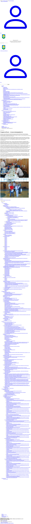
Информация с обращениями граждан (8, 118)
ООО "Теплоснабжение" (6, 106)
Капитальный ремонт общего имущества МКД (9, 96)
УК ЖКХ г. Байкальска (6, 105)
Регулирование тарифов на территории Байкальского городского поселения (13, 92)
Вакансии (4, 90)
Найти (8, 84)
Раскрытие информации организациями (8, 117)
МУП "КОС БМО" (5, 109)
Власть (3, 110)
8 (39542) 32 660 (5, 0)
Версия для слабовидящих (4, 1)
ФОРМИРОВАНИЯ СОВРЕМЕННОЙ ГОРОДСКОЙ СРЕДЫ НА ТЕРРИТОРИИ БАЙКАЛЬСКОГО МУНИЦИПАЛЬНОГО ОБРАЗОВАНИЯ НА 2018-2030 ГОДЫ (16, 95)
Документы (4, 113)
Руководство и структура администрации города (9, 111)
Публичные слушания (6, 115)
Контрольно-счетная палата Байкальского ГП (9, 114)
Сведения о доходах (5, 119)
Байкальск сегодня (5, 88)
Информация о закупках (6, 120)
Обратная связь (4, 123)
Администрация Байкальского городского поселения (10, 116)
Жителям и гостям (4, 100)
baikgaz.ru (1, 198)
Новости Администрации (6, 112)
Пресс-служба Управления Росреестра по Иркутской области (11, 104)
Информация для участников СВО (7, 101)
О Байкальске (5, 87)
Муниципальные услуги (6, 121)
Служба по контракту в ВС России (7, 108)
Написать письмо (5, 124)
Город (2, 86)
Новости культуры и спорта (6, 102)
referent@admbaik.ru (11, 0)
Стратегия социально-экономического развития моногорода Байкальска (12, 99)
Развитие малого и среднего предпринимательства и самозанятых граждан (13, 89)
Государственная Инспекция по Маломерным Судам (10, 103)
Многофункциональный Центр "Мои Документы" (9, 122)
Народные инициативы (6, 91)
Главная (3, 85)
